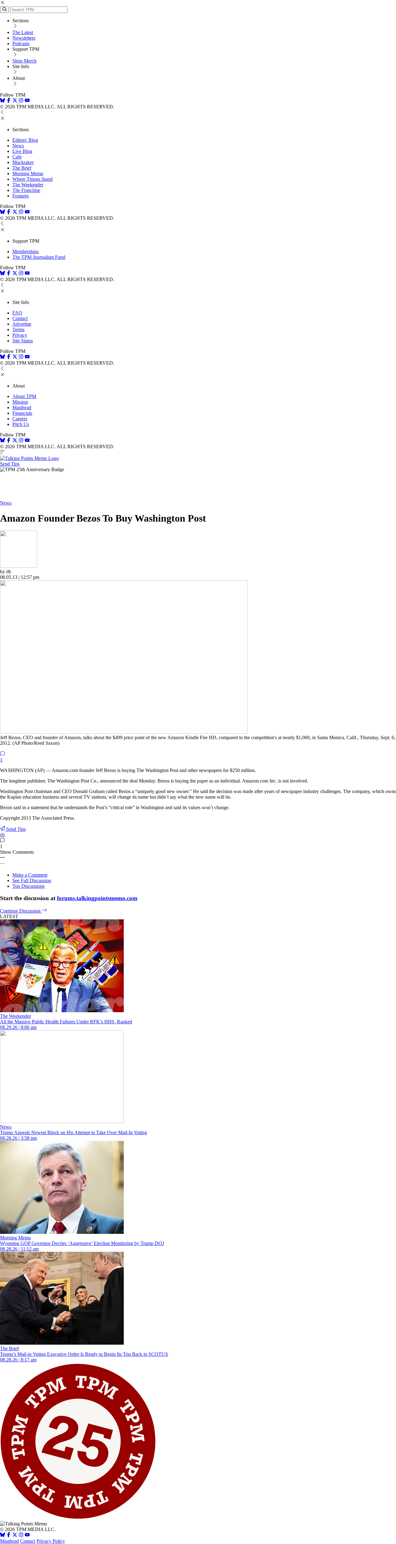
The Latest (22, 32)
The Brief (21, 168)
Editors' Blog (25, 140)
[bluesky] (2, 101)
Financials (22, 413)
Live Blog (22, 151)
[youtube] (27, 101)
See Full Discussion (31, 880)
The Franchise (26, 190)
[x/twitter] (15, 101)
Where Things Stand (32, 179)
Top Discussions (28, 886)
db (2, 834)
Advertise (21, 324)
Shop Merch (24, 60)
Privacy (19, 335)
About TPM (24, 396)
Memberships (25, 251)
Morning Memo (27, 173)
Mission (20, 402)
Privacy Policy (51, 1541)
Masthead (21, 407)
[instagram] (21, 101)
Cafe (17, 156)
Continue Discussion (21, 910)
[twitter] (14, 1535)
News (18, 145)
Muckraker (23, 162)
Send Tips (9, 463)
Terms (18, 329)
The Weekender (27, 184)
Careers (19, 418)
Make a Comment (29, 875)
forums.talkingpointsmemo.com (97, 898)
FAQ (17, 312)
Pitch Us (20, 424)
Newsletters (23, 38)
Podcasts (20, 43)
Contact (20, 318)
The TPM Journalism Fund (38, 257)
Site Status (22, 340)
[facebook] (8, 101)
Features (20, 195)
